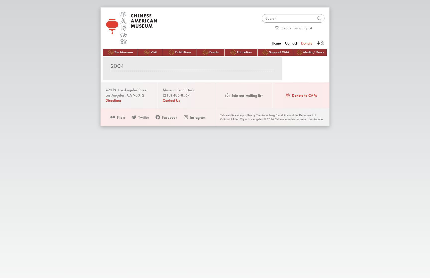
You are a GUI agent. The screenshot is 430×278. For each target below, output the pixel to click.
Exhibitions (183, 52)
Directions (113, 100)
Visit (154, 52)
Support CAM (279, 52)
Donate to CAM (304, 95)
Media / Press (313, 52)
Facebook (169, 117)
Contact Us (171, 100)
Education (244, 52)
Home (276, 43)
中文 (320, 43)
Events (214, 52)
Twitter (143, 117)
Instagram (197, 117)
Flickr (120, 117)
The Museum (123, 52)
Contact (291, 43)
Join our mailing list (296, 28)
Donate (307, 43)
